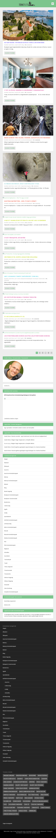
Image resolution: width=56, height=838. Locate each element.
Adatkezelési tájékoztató (34, 835)
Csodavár (44, 778)
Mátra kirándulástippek (10, 527)
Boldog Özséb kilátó (9, 778)
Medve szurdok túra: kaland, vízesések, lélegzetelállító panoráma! (27, 138)
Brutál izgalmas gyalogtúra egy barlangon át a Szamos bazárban (28, 447)
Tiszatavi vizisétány (9, 807)
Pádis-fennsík (44, 794)
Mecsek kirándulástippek (10, 534)
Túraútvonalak (41, 278)
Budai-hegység (27, 186)
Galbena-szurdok (8, 785)
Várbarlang (32, 810)
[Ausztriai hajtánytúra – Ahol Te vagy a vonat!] (28, 198)
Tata (5, 804)
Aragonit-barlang (9, 775)
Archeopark (32, 775)
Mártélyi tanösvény (9, 794)
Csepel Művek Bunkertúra (32, 778)
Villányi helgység (8, 581)
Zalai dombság (8, 588)
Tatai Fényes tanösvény (15, 804)
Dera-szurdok (8, 782)
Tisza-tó (26, 804)
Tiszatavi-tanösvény (37, 804)
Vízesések (6, 584)
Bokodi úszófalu (42, 775)
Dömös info (7, 605)
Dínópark (31, 782)
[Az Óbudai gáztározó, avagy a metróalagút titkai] (27, 167)
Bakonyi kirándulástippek (10, 480)
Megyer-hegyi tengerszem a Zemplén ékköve (22, 440)
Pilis (5, 541)
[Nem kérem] (54, 833)
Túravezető (35, 807)
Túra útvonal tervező (10, 810)
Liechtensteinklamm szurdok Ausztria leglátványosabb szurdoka (27, 336)
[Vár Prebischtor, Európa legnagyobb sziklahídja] (28, 254)
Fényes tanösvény (42, 782)
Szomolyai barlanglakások (40, 801)
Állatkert (6, 462)
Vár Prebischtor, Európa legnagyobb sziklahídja (20, 257)
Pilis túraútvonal (33, 794)
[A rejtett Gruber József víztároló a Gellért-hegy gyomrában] (26, 217)
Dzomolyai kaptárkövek (20, 782)
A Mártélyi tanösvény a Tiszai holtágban (29, 614)
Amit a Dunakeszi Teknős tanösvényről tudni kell (21, 276)
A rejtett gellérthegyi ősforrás (35, 616)
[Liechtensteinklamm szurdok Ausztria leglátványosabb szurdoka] (28, 333)
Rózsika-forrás (39, 798)
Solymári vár (7, 801)
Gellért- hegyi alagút (22, 785)
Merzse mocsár (41, 791)
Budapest (20, 778)
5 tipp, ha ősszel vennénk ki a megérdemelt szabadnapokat (24, 90)
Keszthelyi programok (10, 601)
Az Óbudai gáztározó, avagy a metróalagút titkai (21, 184)
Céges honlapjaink (7, 823)
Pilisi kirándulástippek (9, 545)
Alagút (22, 186)
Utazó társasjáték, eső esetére (14, 238)
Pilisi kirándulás (21, 794)
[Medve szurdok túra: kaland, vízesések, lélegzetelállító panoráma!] (28, 120)
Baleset (6, 484)
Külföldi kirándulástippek (26, 318)
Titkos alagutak (8, 566)
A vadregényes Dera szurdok (11, 614)
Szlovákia (6, 552)
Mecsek (6, 530)
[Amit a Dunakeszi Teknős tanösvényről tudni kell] (28, 273)
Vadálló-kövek (23, 810)
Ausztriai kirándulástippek (26, 140)
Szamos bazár (17, 801)
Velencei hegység (8, 577)
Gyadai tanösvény (9, 788)
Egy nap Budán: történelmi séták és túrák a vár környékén (24, 42)
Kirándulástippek (34, 788)
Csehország (23, 259)
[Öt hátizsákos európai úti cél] (28, 313)
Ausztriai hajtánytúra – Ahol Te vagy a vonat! (20, 201)
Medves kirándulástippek (10, 538)
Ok (15, 835)
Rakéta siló (19, 798)
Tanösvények (35, 278)
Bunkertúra (7, 502)
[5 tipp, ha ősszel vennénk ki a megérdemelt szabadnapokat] (28, 73)
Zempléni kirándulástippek (11, 592)
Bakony (6, 477)
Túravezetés (7, 574)
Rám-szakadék (29, 798)
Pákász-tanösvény (9, 798)
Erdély (5, 513)
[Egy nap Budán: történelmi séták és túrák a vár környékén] (28, 25)
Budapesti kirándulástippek (26, 278)
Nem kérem (22, 835)
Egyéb (22, 92)
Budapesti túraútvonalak (10, 498)
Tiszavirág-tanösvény (23, 807)
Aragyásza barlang (21, 775)
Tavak (5, 563)
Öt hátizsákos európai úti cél (14, 316)
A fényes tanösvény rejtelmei (19, 616)
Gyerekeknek (7, 516)
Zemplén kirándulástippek (11, 814)
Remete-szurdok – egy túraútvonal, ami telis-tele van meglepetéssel (29, 436)
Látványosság (7, 523)
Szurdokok (7, 556)
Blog (23, 45)
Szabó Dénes (11, 45)
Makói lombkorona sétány (26, 791)
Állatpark (6, 466)
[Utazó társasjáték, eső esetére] (28, 235)
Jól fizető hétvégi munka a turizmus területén (20, 297)
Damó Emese (7, 450)
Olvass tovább (10, 53)
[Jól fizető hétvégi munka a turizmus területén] (28, 294)
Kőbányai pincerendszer (10, 791)
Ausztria (22, 222)
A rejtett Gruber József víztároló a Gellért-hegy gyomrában (25, 220)
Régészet (6, 548)
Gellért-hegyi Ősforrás (36, 785)
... (45, 353)
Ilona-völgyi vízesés (21, 788)
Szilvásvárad (26, 801)
